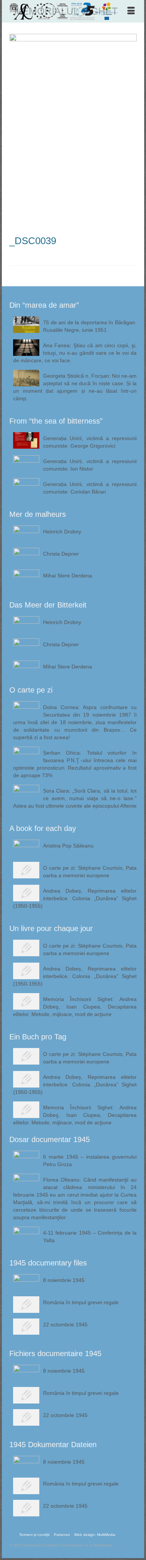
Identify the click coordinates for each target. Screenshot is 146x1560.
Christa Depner (61, 554)
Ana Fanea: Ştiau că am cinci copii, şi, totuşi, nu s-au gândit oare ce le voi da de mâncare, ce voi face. (75, 352)
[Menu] (131, 11)
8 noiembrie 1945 (64, 1280)
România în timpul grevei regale (81, 1302)
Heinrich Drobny (62, 532)
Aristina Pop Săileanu (68, 846)
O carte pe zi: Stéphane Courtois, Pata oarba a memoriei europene (90, 871)
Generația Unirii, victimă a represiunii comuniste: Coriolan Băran (90, 488)
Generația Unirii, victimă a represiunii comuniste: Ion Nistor (90, 465)
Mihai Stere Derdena (67, 576)
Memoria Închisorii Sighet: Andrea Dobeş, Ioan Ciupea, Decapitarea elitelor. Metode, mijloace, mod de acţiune (75, 1006)
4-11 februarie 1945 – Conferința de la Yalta (90, 1236)
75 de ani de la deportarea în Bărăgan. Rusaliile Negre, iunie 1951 (90, 326)
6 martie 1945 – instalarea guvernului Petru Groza (90, 1160)
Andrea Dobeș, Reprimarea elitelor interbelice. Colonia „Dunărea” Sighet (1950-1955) (75, 898)
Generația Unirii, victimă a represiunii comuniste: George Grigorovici (90, 442)
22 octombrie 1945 (65, 1325)
